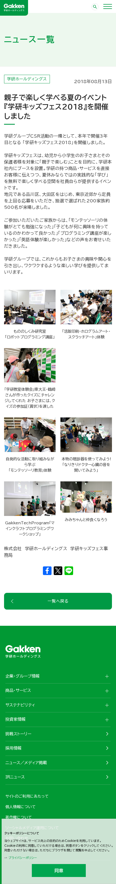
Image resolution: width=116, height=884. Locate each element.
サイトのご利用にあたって (27, 796)
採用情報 (13, 748)
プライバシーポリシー (22, 857)
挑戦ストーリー (18, 734)
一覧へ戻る (58, 601)
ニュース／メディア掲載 (26, 763)
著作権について (18, 817)
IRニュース (15, 777)
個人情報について (20, 807)
